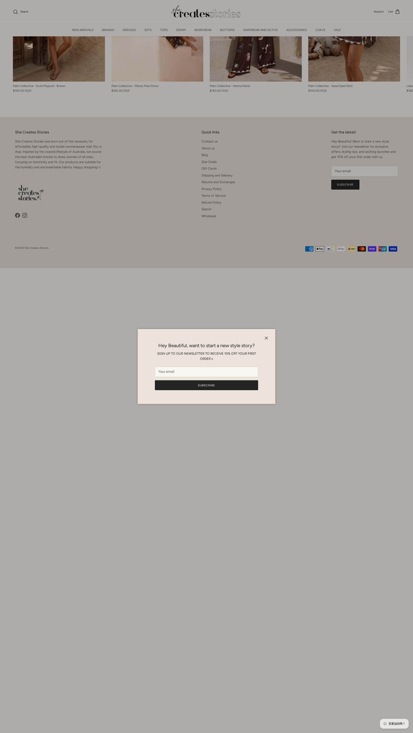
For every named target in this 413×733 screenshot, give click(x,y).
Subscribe (206, 385)
